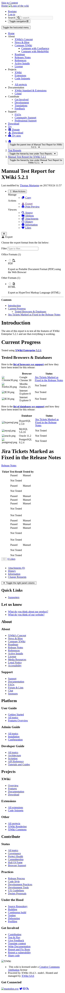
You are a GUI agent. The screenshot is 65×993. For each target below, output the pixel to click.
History (29, 221)
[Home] (9, 141)
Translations (21, 105)
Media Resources (17, 659)
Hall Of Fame (15, 862)
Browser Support (17, 865)
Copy (28, 197)
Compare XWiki (23, 45)
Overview (13, 785)
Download (13, 123)
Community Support (25, 117)
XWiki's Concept (24, 39)
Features (12, 788)
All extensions (15, 807)
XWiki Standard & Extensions (30, 90)
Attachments (31, 218)
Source (29, 212)
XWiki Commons (17, 829)
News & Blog (22, 42)
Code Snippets (22, 78)
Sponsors (13, 693)
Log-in (11, 14)
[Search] (18, 18)
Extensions (20, 75)
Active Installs (22, 63)
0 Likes (11, 558)
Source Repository (18, 906)
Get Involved (21, 99)
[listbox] (32, 273)
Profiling (12, 921)
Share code (14, 955)
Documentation (16, 681)
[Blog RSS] (27, 988)
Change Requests (17, 577)
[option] (36, 266)
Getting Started (16, 714)
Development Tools (18, 887)
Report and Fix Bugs (19, 949)
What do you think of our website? (26, 614)
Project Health (15, 856)
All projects (21, 84)
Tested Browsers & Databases (30, 311)
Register (12, 11)
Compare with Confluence (35, 48)
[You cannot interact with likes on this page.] (4, 559)
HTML (12, 286)
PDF (10, 263)
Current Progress (17, 308)
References (20, 60)
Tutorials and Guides (19, 764)
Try (10, 126)
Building (12, 909)
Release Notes (8, 465)
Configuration (15, 739)
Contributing (14, 934)
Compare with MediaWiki (35, 51)
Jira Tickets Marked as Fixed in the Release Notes (34, 314)
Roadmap (20, 54)
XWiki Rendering (17, 826)
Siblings (29, 215)
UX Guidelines (16, 890)
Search (11, 17)
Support (12, 678)
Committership (16, 859)
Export (28, 203)
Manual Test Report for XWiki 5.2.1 (27, 156)
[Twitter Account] (20, 988)
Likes (28, 227)
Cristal (18, 93)
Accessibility (15, 665)
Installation (14, 736)
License (19, 66)
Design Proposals (17, 893)
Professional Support (25, 120)
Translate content (17, 943)
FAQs (18, 114)
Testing (12, 915)
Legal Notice (15, 662)
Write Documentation (19, 946)
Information (31, 224)
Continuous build (17, 912)
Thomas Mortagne (29, 185)
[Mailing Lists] (24, 988)
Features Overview (18, 720)
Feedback (20, 108)
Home (11, 33)
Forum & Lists (15, 687)
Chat (10, 690)
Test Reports (14, 150)
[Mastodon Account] (9, 988)
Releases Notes (23, 57)
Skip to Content (9, 2)
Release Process (16, 878)
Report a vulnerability (19, 952)
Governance (14, 853)
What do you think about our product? (28, 611)
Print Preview (32, 206)
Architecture (14, 755)
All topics (13, 717)
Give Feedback (16, 940)
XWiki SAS (28, 975)
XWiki (18, 72)
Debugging (14, 918)
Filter (4, 248)
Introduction (14, 305)
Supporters (13, 597)
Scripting (13, 758)
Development (22, 102)
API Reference (16, 761)
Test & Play (14, 937)
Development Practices (20, 884)
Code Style (14, 881)
